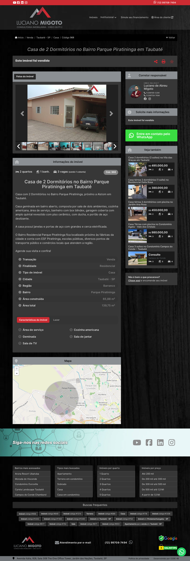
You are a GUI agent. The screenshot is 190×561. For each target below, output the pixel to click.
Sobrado (61, 484)
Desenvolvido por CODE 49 (166, 558)
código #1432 (30, 519)
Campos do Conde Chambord (30, 494)
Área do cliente (162, 17)
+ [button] (17, 368)
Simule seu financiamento (134, 17)
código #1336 (161, 514)
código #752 (58, 524)
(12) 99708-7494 (166, 2)
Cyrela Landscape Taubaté (29, 489)
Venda (30, 37)
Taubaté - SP (43, 37)
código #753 (124, 519)
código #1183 (53, 519)
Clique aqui (134, 280)
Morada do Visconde (26, 479)
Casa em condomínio (68, 494)
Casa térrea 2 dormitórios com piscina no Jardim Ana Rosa (150, 203)
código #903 (110, 524)
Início (20, 37)
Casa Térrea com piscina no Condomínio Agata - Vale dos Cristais (150, 225)
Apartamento (64, 473)
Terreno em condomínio (70, 479)
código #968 (27, 514)
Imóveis (93, 17)
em (100, 519)
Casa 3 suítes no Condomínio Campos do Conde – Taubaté (150, 247)
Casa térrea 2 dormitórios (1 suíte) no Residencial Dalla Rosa (148, 181)
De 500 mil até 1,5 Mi (153, 489)
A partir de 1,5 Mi (151, 494)
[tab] (25, 76)
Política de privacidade (139, 558)
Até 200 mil (148, 473)
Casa (56, 37)
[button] (23, 114)
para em (143, 524)
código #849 (49, 514)
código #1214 (72, 514)
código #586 (106, 514)
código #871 (88, 524)
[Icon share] (14, 2)
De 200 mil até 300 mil (154, 479)
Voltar (171, 37)
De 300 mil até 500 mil (154, 484)
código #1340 (76, 519)
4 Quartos (105, 489)
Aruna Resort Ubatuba (27, 473)
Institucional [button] (107, 17)
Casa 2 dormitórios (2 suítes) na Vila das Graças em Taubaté (150, 158)
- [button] (17, 373)
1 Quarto (104, 473)
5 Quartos (105, 494)
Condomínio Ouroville (26, 484)
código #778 (138, 514)
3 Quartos (105, 484)
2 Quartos (105, 479)
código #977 (36, 524)
